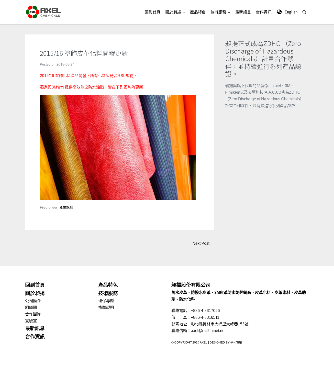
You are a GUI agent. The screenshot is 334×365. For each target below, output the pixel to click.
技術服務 (218, 12)
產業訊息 (66, 207)
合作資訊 (263, 12)
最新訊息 (243, 12)
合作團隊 (33, 314)
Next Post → (203, 243)
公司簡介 (33, 301)
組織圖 (31, 307)
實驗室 (31, 321)
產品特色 (198, 12)
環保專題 (106, 301)
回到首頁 (152, 12)
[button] (304, 12)
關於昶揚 (173, 12)
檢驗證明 (106, 307)
